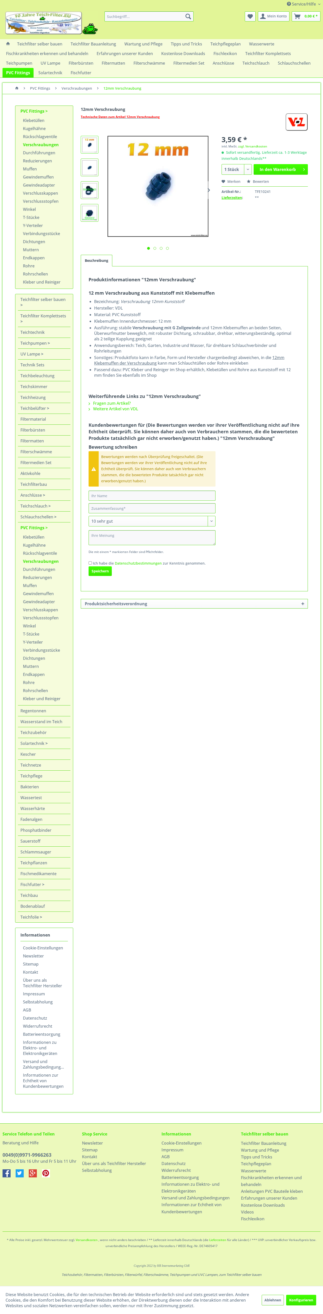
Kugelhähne (34, 128)
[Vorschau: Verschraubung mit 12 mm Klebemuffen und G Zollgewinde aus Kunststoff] (89, 167)
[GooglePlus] (35, 1176)
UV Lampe (30, 354)
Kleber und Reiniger (42, 282)
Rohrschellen (35, 274)
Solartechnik (32, 743)
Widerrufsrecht (37, 1026)
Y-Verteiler (33, 225)
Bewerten (260, 181)
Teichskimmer (33, 386)
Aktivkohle (30, 473)
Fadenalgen (31, 819)
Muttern (31, 249)
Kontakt (30, 972)
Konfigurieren (301, 1300)
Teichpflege (31, 776)
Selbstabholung (38, 1002)
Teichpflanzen (33, 863)
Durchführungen (39, 153)
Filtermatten (32, 441)
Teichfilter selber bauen (43, 299)
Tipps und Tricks (256, 1157)
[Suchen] (188, 16)
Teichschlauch (34, 506)
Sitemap (31, 964)
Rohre (29, 266)
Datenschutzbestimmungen (138, 563)
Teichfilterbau (33, 484)
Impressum (34, 994)
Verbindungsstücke (41, 233)
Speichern (100, 571)
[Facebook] (9, 1176)
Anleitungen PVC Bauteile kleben (272, 1191)
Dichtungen (34, 241)
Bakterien (29, 787)
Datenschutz (35, 1018)
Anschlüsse (31, 495)
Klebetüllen (33, 120)
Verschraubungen (41, 144)
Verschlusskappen (40, 193)
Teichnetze (30, 765)
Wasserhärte (32, 808)
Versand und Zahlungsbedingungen (44, 1064)
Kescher (28, 754)
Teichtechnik (32, 332)
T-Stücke (31, 217)
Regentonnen (33, 711)
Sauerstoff (30, 841)
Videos (247, 1212)
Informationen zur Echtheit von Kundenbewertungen (43, 1080)
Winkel (29, 209)
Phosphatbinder (35, 830)
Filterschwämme (36, 451)
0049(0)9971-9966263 (27, 1155)
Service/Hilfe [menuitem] (304, 4)
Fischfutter (31, 884)
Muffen (30, 169)
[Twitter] (22, 1176)
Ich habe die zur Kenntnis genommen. (149, 563)
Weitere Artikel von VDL (115, 409)
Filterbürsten (32, 430)
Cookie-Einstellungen (43, 948)
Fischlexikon (252, 1219)
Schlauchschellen (37, 517)
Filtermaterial (33, 419)
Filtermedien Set (35, 462)
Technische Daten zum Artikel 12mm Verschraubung (120, 117)
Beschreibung (96, 260)
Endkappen (34, 258)
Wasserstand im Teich (41, 721)
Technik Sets (32, 365)
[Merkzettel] (250, 16)
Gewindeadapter (39, 185)
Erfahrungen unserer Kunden (269, 1198)
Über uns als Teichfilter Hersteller (42, 983)
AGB (27, 1010)
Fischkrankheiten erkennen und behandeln (271, 1181)
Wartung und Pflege (260, 1150)
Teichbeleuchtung (37, 375)
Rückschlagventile (40, 136)
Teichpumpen (34, 343)
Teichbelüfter (33, 408)
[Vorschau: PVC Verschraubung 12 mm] (89, 145)
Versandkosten (87, 1240)
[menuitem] (149, 16)
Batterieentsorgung (41, 1034)
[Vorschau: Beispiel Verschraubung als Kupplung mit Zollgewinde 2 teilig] (89, 190)
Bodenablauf (32, 906)
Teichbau (29, 895)
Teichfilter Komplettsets (43, 316)
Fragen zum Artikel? (111, 403)
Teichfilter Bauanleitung (263, 1143)
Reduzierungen (37, 161)
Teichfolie (30, 917)
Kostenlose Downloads (263, 1205)
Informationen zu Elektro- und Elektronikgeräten (40, 1048)
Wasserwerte (253, 1171)
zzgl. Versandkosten (252, 146)
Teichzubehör (33, 732)
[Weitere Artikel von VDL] (296, 122)
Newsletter (33, 956)
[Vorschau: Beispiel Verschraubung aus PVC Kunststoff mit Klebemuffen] (89, 213)
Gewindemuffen (38, 177)
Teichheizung (33, 397)
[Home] (8, 44)
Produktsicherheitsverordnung (116, 604)
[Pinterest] (48, 1176)
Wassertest (31, 797)
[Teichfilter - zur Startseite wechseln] (51, 24)
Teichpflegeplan (256, 1164)
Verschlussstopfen (41, 201)
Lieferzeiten (232, 197)
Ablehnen (272, 1300)
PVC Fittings (32, 111)
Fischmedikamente (38, 873)
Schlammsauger (35, 852)
